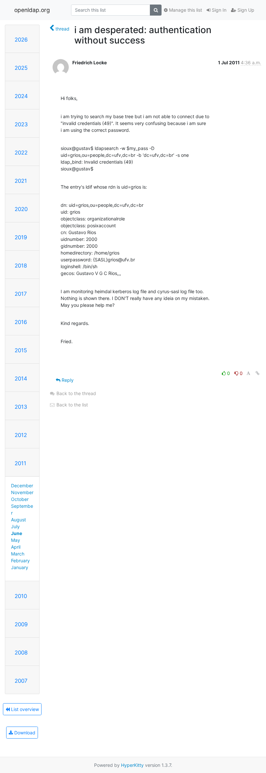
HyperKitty (132, 765)
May (15, 540)
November (22, 492)
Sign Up (245, 10)
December (22, 485)
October (20, 499)
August (18, 519)
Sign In (218, 10)
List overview (24, 709)
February (20, 560)
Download (24, 732)
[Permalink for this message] (257, 373)
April (15, 547)
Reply (67, 380)
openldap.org (32, 9)
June (16, 533)
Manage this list (185, 10)
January (19, 567)
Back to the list (71, 404)
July (15, 526)
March (17, 553)
